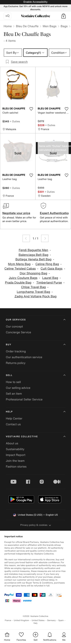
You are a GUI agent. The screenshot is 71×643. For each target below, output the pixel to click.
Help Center (14, 418)
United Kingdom (21, 620)
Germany (51, 620)
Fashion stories (16, 466)
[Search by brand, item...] (7, 16)
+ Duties (15, 121)
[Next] (44, 238)
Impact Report (15, 455)
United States (38, 620)
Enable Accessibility (35, 2)
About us (12, 443)
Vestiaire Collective (22, 436)
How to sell (13, 382)
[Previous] (26, 238)
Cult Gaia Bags (51, 268)
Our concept (14, 326)
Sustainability (15, 449)
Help (9, 411)
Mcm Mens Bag (19, 264)
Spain (61, 620)
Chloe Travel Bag (33, 287)
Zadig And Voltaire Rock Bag (36, 296)
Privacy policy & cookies (34, 525)
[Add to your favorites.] (31, 109)
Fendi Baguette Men (33, 250)
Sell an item (14, 393)
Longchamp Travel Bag (33, 292)
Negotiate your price (16, 213)
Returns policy (15, 363)
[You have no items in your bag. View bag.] (63, 16)
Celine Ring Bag (47, 264)
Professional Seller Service (24, 399)
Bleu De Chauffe (27, 26)
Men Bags (49, 26)
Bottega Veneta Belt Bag (33, 259)
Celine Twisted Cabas (20, 268)
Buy (8, 344)
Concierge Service (18, 332)
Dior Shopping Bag (33, 273)
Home (8, 26)
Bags (64, 26)
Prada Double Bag (18, 282)
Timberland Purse (49, 282)
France (8, 620)
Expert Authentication (55, 213)
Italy (35, 623)
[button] (63, 16)
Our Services (16, 319)
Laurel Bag (50, 278)
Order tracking (16, 351)
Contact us (13, 424)
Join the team (15, 460)
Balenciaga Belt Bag (33, 255)
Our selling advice (18, 388)
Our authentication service (24, 357)
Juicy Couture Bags (23, 278)
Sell (9, 375)
